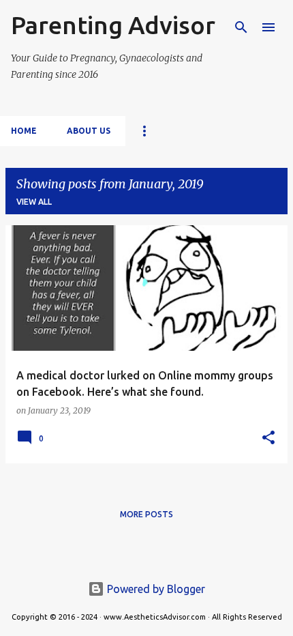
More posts (146, 514)
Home (24, 130)
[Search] (241, 27)
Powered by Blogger (154, 589)
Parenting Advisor (113, 25)
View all (34, 201)
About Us (88, 130)
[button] (268, 438)
